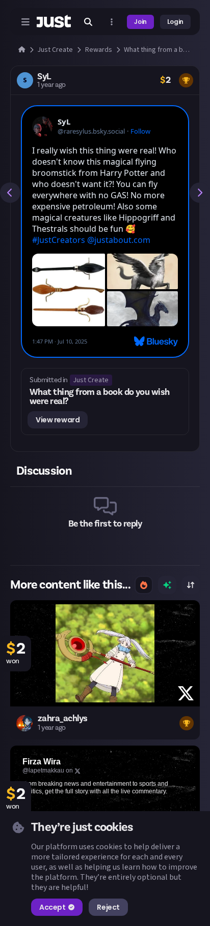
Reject (108, 907)
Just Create (91, 380)
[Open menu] (25, 21)
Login (175, 21)
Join (140, 21)
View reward (58, 420)
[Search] (88, 22)
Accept (52, 907)
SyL (44, 76)
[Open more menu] (111, 22)
